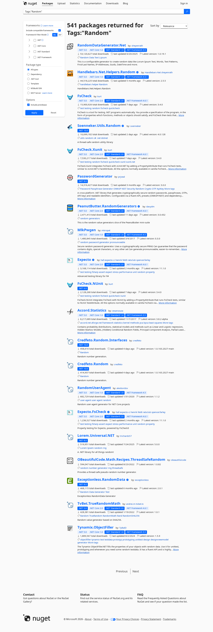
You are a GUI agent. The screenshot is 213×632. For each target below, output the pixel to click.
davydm (150, 206)
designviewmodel (159, 539)
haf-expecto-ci (108, 259)
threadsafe (117, 467)
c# (95, 137)
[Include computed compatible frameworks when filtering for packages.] (59, 30)
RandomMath (110, 515)
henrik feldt (122, 259)
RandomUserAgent (94, 387)
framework (107, 322)
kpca (146, 322)
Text (97, 57)
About (88, 619)
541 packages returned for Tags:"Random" (105, 29)
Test (107, 491)
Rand (119, 515)
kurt (99, 96)
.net (99, 137)
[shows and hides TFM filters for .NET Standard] (29, 52)
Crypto (148, 188)
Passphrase (96, 188)
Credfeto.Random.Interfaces (102, 340)
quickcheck (114, 108)
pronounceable (117, 242)
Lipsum (103, 57)
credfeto (137, 340)
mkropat (106, 230)
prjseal (121, 176)
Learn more (48, 25)
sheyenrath (137, 45)
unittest (139, 539)
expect (109, 271)
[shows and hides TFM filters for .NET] (29, 40)
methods (134, 322)
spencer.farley (143, 259)
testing (87, 108)
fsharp (95, 271)
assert (102, 271)
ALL (54, 35)
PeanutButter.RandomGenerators (107, 206)
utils (82, 137)
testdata (109, 539)
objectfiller (85, 539)
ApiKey (160, 188)
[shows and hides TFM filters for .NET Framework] (29, 57)
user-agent (85, 400)
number (93, 467)
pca (141, 322)
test (82, 108)
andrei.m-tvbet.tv (135, 503)
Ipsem (90, 447)
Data (91, 57)
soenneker (135, 126)
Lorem (83, 447)
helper (95, 84)
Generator (108, 188)
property (150, 271)
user (94, 400)
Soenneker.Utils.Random (99, 125)
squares (158, 322)
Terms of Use (100, 619)
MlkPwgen (86, 229)
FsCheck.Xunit (89, 149)
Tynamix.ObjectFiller (95, 527)
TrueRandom (95, 515)
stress (116, 271)
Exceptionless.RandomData (101, 479)
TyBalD (122, 527)
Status (85, 594)
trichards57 (126, 435)
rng (104, 447)
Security (131, 188)
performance (125, 271)
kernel (126, 322)
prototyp (117, 539)
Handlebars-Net (153, 72)
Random (84, 57)
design (146, 539)
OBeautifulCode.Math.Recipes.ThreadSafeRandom (121, 459)
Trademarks (169, 619)
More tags (169, 188)
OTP (154, 188)
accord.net (85, 322)
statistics (118, 322)
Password (85, 188)
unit (135, 271)
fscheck (104, 108)
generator (104, 242)
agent (99, 400)
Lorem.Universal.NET (95, 435)
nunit (123, 295)
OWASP (117, 188)
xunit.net (130, 161)
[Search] (187, 11)
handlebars (85, 84)
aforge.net (96, 322)
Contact (29, 594)
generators (94, 218)
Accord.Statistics (91, 310)
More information (177, 168)
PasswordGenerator (94, 176)
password (94, 242)
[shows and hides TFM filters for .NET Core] (29, 46)
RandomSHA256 (131, 515)
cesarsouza (117, 310)
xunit (122, 161)
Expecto (84, 259)
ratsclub (132, 259)
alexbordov (122, 388)
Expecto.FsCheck (91, 411)
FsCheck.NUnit (90, 283)
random (96, 108)
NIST (124, 188)
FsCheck (84, 95)
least (151, 322)
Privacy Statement (151, 619)
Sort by (154, 25)
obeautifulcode (178, 459)
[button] (42, 25)
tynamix (95, 539)
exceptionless (142, 479)
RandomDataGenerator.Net (101, 45)
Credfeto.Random (92, 363)
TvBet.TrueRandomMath (98, 503)
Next (135, 571)
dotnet (104, 137)
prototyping (129, 539)
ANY (60, 35)
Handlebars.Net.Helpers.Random (106, 72)
